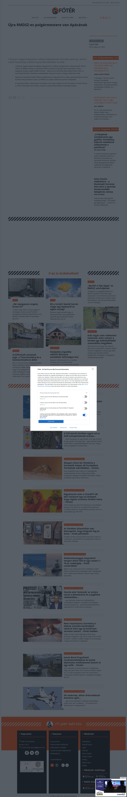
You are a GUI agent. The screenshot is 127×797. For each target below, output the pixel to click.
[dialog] (63, 398)
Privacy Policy (73, 427)
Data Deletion (53, 427)
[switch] (85, 396)
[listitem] (63, 393)
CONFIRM (51, 421)
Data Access (63, 427)
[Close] (93, 369)
